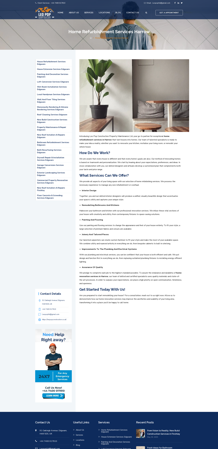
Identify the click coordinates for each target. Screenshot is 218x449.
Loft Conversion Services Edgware (53, 82)
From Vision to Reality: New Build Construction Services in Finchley (163, 432)
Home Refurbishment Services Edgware (114, 431)
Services (88, 12)
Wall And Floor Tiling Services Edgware (51, 100)
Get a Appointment (169, 12)
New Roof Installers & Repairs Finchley (51, 189)
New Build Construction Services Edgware (52, 120)
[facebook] (175, 3)
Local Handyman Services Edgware (53, 94)
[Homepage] (91, 38)
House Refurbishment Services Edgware (51, 62)
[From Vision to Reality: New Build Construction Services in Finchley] (141, 433)
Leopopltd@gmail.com (161, 3)
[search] (146, 12)
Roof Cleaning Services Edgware (52, 114)
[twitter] (181, 3)
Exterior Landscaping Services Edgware (51, 174)
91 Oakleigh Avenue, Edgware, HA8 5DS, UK (53, 302)
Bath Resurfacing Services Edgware (49, 151)
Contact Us (132, 12)
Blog (118, 12)
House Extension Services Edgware (53, 69)
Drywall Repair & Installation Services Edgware (50, 158)
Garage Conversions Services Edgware (50, 166)
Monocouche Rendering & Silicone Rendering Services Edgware (52, 108)
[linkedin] (178, 3)
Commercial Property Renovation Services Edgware (52, 181)
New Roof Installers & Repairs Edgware (51, 136)
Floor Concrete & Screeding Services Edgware (49, 196)
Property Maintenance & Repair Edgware (51, 128)
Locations (104, 12)
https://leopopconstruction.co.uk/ (54, 319)
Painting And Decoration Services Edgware (52, 75)
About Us (74, 12)
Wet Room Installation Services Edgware (52, 88)
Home (60, 12)
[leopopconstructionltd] (44, 12)
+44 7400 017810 (58, 3)
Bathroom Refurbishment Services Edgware (53, 143)
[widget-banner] (53, 365)
